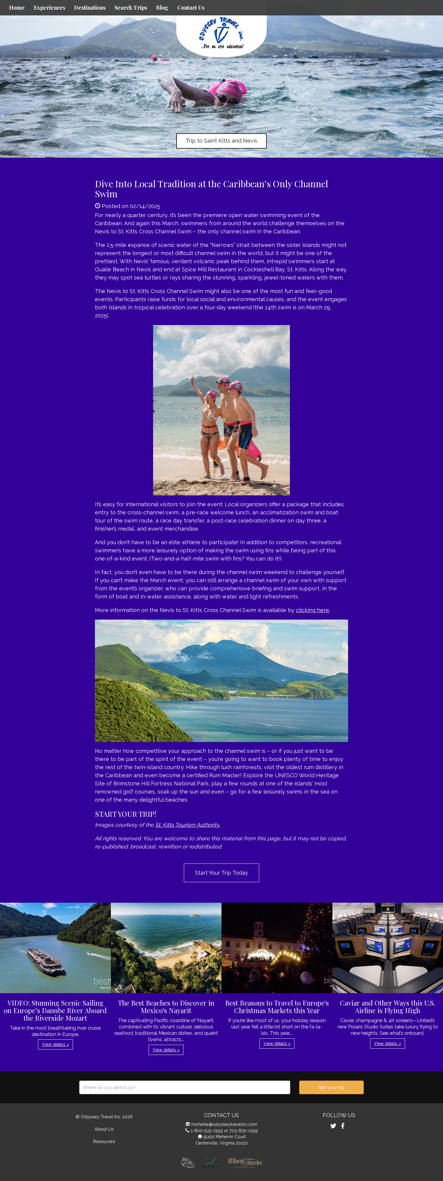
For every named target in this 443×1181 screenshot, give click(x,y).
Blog (162, 7)
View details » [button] (55, 1044)
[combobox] (184, 1087)
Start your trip (331, 1087)
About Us (104, 1129)
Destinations (89, 7)
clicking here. (313, 610)
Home (17, 7)
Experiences (49, 7)
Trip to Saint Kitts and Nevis (221, 140)
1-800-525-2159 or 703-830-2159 (224, 1130)
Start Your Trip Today (221, 873)
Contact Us (190, 7)
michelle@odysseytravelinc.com (224, 1124)
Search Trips (131, 7)
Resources (104, 1141)
